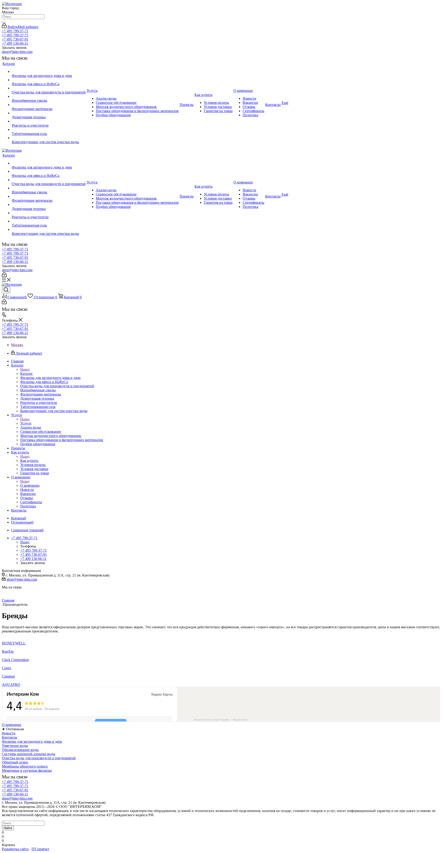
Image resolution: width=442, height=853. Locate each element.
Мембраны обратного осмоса (25, 766)
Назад (24, 369)
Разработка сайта (15, 849)
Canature (8, 676)
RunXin (8, 651)
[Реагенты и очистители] (49, 121)
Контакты (9, 737)
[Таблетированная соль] (49, 130)
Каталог (26, 374)
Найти (8, 828)
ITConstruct (40, 849)
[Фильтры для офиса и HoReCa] (49, 80)
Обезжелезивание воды (20, 750)
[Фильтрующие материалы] (49, 105)
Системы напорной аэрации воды (28, 754)
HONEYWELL (14, 643)
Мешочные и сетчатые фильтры (27, 770)
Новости (8, 733)
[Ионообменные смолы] (49, 96)
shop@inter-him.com (17, 52)
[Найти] (4, 22)
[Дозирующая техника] (49, 113)
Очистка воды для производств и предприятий (39, 758)
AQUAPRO (11, 685)
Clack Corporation (15, 660)
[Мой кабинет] (4, 276)
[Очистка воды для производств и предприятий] (49, 88)
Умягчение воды (15, 746)
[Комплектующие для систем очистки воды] (49, 138)
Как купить (29, 461)
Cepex (6, 668)
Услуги (25, 423)
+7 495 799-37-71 (15, 31)
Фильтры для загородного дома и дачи (32, 741)
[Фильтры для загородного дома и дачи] (49, 72)
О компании (30, 485)
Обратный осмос (15, 762)
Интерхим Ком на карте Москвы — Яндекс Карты (221, 719)
